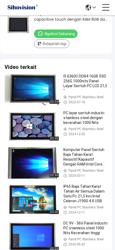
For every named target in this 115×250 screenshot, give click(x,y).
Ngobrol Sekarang (60, 34)
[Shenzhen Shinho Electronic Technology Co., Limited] (22, 7)
